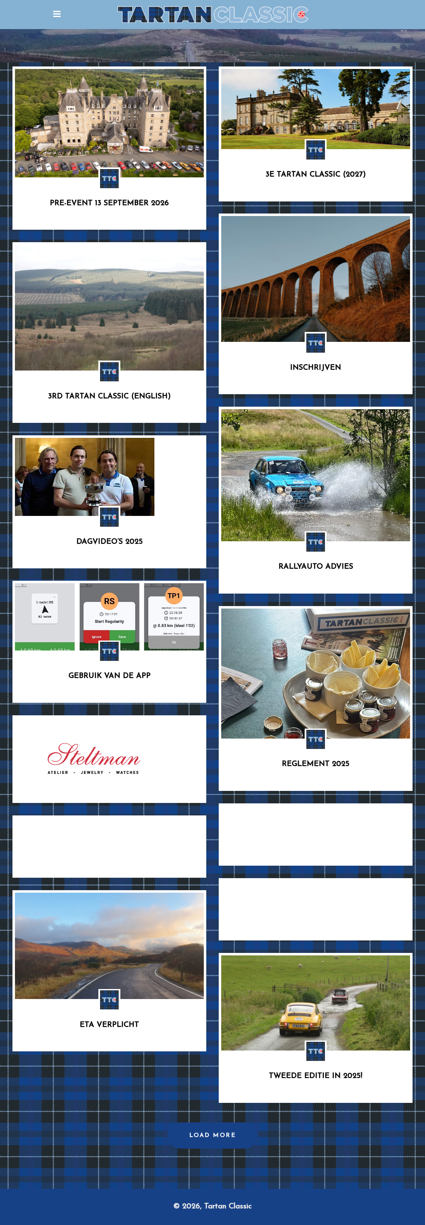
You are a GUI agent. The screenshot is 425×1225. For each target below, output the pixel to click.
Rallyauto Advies (315, 567)
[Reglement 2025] (315, 674)
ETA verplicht (109, 1025)
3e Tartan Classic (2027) (316, 175)
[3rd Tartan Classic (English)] (109, 308)
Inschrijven (315, 368)
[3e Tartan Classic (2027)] (315, 109)
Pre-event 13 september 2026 (109, 203)
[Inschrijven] (315, 279)
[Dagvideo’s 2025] (84, 477)
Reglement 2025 (315, 764)
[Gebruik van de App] (109, 617)
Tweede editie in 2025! (315, 1076)
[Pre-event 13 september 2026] (109, 123)
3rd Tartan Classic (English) (109, 396)
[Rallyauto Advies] (315, 475)
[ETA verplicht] (109, 946)
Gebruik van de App (109, 676)
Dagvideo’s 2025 (109, 542)
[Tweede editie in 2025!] (315, 1003)
